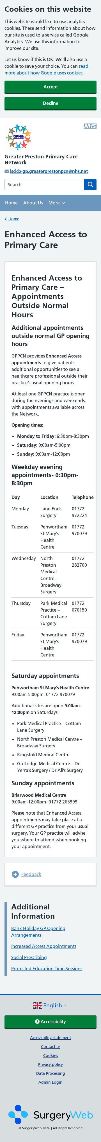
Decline (50, 103)
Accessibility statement (50, 1037)
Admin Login (50, 1082)
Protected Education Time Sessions (46, 968)
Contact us (50, 1046)
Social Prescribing (29, 957)
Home (11, 203)
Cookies (50, 1055)
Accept (50, 87)
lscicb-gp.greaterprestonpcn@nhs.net (49, 171)
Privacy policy (50, 1064)
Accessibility (53, 1021)
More (57, 204)
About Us (33, 203)
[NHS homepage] (50, 137)
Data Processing (50, 1073)
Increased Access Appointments (43, 946)
